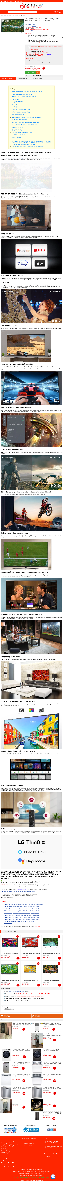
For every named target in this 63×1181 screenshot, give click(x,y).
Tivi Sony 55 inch (8, 913)
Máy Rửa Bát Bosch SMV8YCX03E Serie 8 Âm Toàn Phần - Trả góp (52, 1063)
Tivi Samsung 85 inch (17, 919)
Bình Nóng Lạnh (5, 1152)
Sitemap (48, 1156)
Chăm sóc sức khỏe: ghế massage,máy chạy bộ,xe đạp (11, 1163)
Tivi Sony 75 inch (8, 917)
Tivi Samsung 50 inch (17, 910)
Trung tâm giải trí (15, 99)
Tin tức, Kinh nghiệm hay (7, 1166)
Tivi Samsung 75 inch (17, 917)
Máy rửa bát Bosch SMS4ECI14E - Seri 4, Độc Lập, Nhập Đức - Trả (22, 1088)
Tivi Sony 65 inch (8, 915)
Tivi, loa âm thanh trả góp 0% (8, 1141)
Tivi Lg (15, 891)
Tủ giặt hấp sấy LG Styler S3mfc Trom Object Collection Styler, (52, 1034)
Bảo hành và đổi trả (28, 1146)
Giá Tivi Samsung (15, 921)
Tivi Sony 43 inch (8, 908)
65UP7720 (9, 15)
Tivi (32, 30)
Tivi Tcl (19, 891)
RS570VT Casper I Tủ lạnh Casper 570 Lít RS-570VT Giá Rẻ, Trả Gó (52, 1113)
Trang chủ (3, 15)
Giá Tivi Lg (23, 921)
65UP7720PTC (32, 24)
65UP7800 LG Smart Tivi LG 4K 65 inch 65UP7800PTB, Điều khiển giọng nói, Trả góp (52, 980)
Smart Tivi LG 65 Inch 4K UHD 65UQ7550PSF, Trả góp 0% (31, 979)
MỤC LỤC (13, 88)
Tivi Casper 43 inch (34, 908)
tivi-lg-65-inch (22, 15)
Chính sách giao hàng (29, 1143)
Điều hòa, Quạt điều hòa (7, 1143)
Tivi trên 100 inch (8, 923)
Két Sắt (2, 1160)
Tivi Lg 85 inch (26, 919)
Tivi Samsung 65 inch (18, 915)
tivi (13, 15)
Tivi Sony (3, 891)
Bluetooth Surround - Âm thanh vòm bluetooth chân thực (24, 125)
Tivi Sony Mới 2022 (8, 904)
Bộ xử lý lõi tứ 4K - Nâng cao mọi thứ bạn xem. (21, 130)
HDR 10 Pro (14, 104)
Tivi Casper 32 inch (34, 906)
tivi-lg (16, 15)
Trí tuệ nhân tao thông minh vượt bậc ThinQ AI (22, 132)
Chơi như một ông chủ (16, 107)
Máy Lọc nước (4, 1154)
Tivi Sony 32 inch (8, 906)
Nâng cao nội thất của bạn (17, 127)
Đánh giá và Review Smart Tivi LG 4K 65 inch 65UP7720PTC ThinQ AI (27, 91)
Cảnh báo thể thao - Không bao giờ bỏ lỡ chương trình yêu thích (25, 122)
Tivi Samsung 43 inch (17, 908)
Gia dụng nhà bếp (5, 1150)
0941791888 (37, 75)
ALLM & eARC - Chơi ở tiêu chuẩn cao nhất (21, 109)
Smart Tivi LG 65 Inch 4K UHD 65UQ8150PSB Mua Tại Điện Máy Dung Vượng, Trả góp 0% (51, 953)
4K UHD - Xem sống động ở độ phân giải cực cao (22, 94)
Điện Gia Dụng (4, 1149)
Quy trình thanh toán (29, 1140)
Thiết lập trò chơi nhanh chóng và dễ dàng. (21, 112)
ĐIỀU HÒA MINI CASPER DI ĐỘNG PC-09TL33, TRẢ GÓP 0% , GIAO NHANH (52, 1024)
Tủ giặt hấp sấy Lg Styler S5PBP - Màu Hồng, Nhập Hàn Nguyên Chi (21, 1024)
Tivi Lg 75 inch (26, 917)
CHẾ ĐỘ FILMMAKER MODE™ (18, 102)
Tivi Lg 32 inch (26, 906)
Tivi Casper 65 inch (35, 915)
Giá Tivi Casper (30, 921)
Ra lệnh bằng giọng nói (17, 137)
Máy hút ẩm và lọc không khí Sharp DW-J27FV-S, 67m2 (22, 1063)
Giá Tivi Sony (7, 921)
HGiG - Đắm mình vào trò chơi (18, 114)
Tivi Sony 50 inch (8, 910)
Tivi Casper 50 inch (34, 910)
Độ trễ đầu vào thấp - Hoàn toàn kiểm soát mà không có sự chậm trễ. (26, 117)
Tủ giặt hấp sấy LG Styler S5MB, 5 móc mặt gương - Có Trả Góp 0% (22, 1101)
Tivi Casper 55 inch (35, 913)
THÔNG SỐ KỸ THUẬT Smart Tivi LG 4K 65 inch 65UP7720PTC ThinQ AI (27, 147)
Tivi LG (34, 26)
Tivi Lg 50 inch (26, 910)
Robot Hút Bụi (4, 1158)
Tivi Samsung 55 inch (18, 913)
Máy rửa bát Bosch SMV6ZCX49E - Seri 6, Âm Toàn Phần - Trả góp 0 (52, 1075)
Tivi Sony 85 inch (8, 919)
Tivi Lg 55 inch (26, 913)
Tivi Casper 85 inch (34, 919)
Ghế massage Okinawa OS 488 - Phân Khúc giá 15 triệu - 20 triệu (52, 1100)
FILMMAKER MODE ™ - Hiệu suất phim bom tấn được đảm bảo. (25, 96)
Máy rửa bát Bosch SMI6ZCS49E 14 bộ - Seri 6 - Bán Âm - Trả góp (21, 1075)
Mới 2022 (22, 904)
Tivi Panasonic (25, 891)
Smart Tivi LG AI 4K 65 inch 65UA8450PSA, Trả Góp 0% (10, 952)
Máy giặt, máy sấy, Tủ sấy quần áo (10, 1145)
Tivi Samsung (10, 891)
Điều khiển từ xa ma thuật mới (18, 135)
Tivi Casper (31, 891)
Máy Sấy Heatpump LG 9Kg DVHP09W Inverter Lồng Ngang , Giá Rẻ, (22, 1051)
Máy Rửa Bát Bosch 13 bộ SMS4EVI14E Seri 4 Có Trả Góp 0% (52, 1088)
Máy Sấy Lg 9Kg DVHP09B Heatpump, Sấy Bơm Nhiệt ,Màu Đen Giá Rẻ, (52, 1051)
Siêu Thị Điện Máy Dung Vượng (17, 991)
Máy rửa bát (4, 1156)
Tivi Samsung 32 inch (17, 906)
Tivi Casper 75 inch (34, 917)
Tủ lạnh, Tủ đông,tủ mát (7, 1147)
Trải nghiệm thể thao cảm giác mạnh (20, 119)
